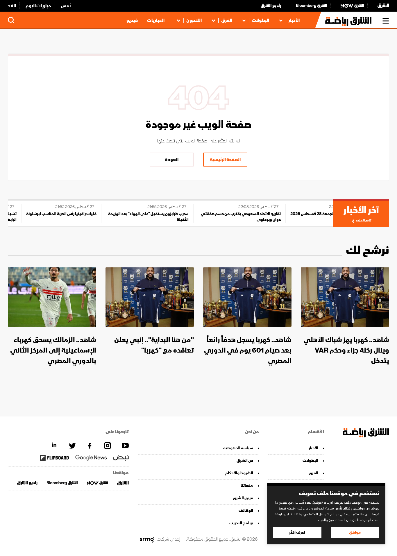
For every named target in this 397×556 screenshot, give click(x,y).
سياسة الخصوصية (238, 448)
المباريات (155, 20)
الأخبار (294, 20)
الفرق (226, 20)
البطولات (260, 20)
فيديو (132, 20)
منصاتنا (247, 485)
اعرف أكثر (297, 532)
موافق (355, 532)
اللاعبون (194, 20)
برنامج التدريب (241, 523)
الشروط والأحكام (239, 473)
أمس (66, 5)
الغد (12, 5)
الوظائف (246, 510)
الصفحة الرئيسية (225, 159)
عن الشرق (245, 460)
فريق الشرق (243, 498)
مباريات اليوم (38, 5)
